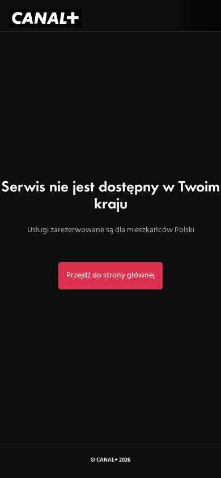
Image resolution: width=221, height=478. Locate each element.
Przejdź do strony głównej (110, 275)
